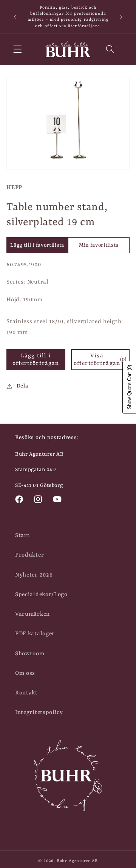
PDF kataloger (35, 633)
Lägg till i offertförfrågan (35, 359)
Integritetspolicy (39, 712)
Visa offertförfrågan (100, 359)
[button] (17, 49)
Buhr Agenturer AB (77, 861)
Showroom (30, 653)
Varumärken (32, 614)
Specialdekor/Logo (41, 594)
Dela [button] (22, 386)
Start (22, 535)
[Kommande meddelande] (121, 16)
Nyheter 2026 (34, 575)
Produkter (29, 555)
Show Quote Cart (129, 387)
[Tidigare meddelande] (14, 16)
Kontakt (26, 693)
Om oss (25, 673)
